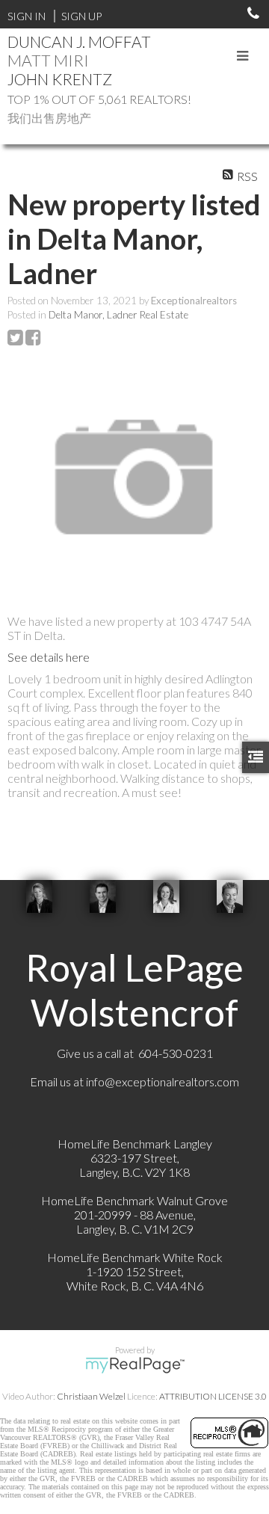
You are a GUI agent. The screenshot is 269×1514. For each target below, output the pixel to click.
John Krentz (59, 79)
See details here (48, 657)
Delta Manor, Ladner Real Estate (118, 315)
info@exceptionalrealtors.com (162, 1081)
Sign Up (81, 16)
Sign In (26, 16)
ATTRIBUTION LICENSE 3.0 (213, 1396)
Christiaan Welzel (91, 1396)
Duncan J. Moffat (79, 41)
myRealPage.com (134, 1365)
